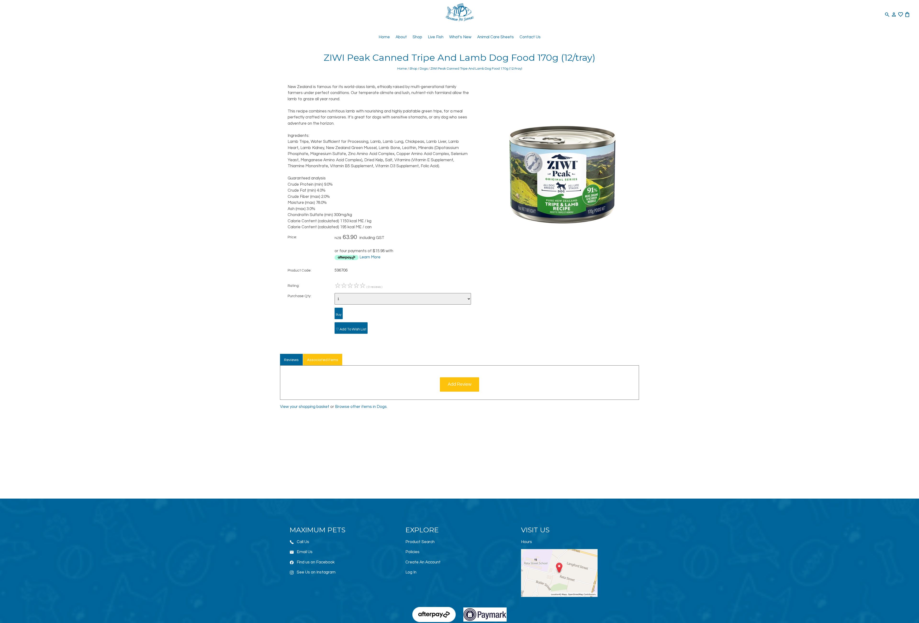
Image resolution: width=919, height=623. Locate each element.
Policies (412, 552)
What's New (460, 37)
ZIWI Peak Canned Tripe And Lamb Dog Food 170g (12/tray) (476, 68)
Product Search (420, 542)
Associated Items (322, 360)
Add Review (459, 384)
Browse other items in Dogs (361, 407)
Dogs (424, 68)
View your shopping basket (304, 407)
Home (384, 37)
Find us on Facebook (316, 562)
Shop (417, 37)
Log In (410, 572)
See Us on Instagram (316, 572)
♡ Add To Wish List (351, 329)
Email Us (305, 552)
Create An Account (423, 562)
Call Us (303, 542)
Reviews (291, 360)
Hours (526, 542)
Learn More (370, 257)
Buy (339, 314)
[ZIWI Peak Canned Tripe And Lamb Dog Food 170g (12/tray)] (562, 236)
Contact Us (530, 37)
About (401, 37)
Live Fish (435, 37)
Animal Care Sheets (495, 37)
